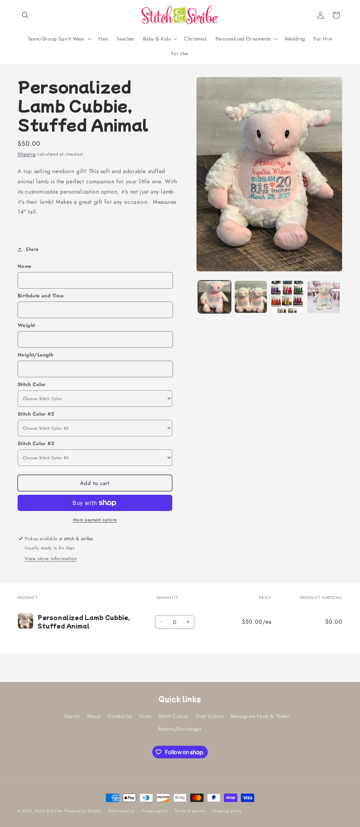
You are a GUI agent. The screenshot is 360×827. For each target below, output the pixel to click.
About (93, 716)
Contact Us (120, 716)
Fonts (146, 716)
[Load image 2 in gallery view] (250, 296)
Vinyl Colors (209, 716)
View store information (51, 558)
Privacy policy (155, 811)
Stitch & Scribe (49, 811)
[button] (25, 15)
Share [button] (32, 249)
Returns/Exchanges (179, 728)
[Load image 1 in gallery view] (214, 296)
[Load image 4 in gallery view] (323, 296)
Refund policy (121, 811)
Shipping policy (227, 811)
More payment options (95, 520)
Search (72, 716)
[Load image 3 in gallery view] (287, 296)
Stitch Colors (173, 716)
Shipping (27, 154)
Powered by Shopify (83, 811)
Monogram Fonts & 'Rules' (260, 716)
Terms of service (190, 811)
